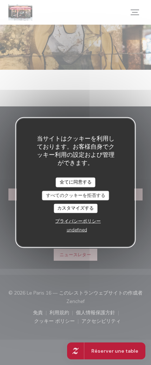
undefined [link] (77, 230)
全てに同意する (76, 182)
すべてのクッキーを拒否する (75, 195)
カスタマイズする (75, 208)
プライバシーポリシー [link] (78, 221)
